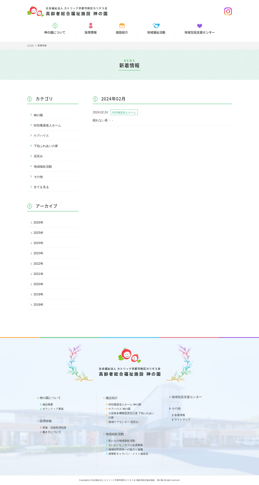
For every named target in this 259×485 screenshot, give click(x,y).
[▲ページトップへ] (251, 477)
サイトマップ (182, 419)
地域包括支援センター (187, 397)
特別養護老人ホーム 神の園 (124, 404)
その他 (38, 176)
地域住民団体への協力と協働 (125, 449)
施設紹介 (112, 397)
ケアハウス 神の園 (119, 408)
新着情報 (179, 415)
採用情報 (46, 421)
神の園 (38, 115)
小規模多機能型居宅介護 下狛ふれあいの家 (131, 415)
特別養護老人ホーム (47, 125)
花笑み (38, 156)
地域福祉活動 (43, 166)
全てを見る (41, 187)
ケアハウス (41, 135)
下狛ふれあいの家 (46, 146)
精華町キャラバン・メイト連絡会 (128, 453)
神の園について (50, 397)
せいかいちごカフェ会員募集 (125, 445)
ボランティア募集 (53, 408)
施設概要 (47, 404)
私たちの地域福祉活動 (121, 440)
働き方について (51, 431)
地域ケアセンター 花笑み (123, 421)
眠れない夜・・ (103, 120)
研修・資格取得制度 (54, 427)
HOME (30, 45)
